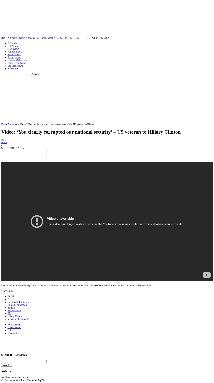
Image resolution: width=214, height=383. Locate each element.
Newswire (13, 68)
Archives (5, 377)
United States (14, 327)
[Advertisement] (107, 99)
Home (4, 124)
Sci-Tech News (15, 65)
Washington (13, 333)
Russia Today (14, 324)
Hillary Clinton (15, 316)
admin (4, 142)
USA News (13, 49)
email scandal (14, 310)
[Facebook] (6, 153)
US (9, 330)
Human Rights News (18, 60)
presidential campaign (18, 319)
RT (9, 321)
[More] (51, 153)
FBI (9, 313)
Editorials (12, 43)
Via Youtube (7, 291)
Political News (15, 51)
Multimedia (13, 124)
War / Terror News (17, 63)
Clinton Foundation (17, 305)
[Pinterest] (29, 153)
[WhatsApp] (40, 153)
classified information (18, 302)
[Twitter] (18, 153)
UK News (13, 46)
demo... (11, 307)
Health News (14, 54)
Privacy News (14, 57)
